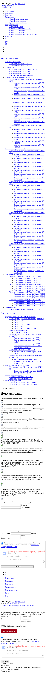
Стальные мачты (11, 67)
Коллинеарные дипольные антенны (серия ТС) (26, 319)
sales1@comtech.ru (7, 6)
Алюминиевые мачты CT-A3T (20, 64)
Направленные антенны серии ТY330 (27, 344)
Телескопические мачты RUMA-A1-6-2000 (29, 290)
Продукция (9, 13)
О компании (9, 11)
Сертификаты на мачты (18, 21)
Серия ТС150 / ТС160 (22, 324)
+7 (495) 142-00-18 (18, 4)
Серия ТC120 (18, 322)
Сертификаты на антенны (18, 19)
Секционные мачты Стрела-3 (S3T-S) (22, 34)
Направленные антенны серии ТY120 (27, 338)
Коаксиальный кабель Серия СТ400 (22, 382)
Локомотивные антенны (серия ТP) (22, 350)
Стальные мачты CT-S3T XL (19, 73)
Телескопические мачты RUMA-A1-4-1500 (29, 278)
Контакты (8, 36)
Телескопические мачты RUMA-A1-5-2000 (29, 288)
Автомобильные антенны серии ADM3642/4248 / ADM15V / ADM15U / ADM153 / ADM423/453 (28, 361)
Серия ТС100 (18, 321)
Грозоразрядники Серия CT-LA (20, 379)
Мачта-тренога (10, 307)
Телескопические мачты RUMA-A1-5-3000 (29, 304)
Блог (7, 38)
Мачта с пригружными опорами (21, 75)
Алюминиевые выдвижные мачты (17, 77)
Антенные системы (8, 313)
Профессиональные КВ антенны (17, 365)
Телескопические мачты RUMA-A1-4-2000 (29, 286)
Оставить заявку (7, 7)
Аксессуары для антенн (13, 375)
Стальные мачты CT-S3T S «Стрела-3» (23, 69)
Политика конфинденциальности (13, 605)
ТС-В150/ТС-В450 (20, 332)
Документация (10, 17)
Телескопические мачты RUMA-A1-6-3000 (29, 306)
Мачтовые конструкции (9, 58)
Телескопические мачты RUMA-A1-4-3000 (29, 302)
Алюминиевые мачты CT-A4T (20, 66)
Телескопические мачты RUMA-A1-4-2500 (29, 294)
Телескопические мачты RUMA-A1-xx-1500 (25, 276)
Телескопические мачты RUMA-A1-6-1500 (29, 282)
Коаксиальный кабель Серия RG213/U (23, 384)
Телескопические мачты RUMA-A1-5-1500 (29, 280)
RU (6, 42)
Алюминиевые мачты (13, 62)
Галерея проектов (11, 25)
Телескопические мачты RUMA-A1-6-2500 (29, 298)
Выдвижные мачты (16, 27)
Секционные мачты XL (18, 32)
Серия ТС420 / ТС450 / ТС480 (25, 328)
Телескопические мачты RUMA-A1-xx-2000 (25, 284)
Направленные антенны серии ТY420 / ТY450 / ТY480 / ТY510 (28, 347)
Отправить (17, 566)
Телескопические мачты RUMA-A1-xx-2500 (25, 292)
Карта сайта (30, 605)
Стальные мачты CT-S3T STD (20, 71)
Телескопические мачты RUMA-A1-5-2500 (29, 296)
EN (6, 44)
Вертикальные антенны (18, 330)
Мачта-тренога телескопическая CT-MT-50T (25, 309)
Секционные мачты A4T (18, 30)
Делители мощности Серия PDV (21, 377)
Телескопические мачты (14, 275)
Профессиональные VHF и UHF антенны (20, 317)
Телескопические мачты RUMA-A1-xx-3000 (25, 300)
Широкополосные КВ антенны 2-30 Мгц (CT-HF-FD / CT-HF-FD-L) (29, 372)
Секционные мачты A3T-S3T (20, 29)
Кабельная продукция (13, 381)
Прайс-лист (9, 15)
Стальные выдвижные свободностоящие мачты (22, 149)
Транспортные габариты (18, 23)
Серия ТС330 (18, 326)
